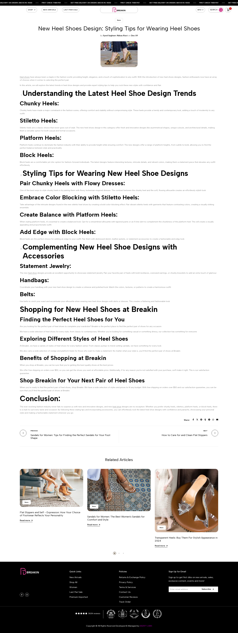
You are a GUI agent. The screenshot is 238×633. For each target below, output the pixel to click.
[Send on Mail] (217, 420)
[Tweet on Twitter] (197, 420)
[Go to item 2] (119, 553)
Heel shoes (25, 77)
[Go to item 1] (114, 553)
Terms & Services (127, 587)
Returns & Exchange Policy (132, 577)
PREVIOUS (34, 431)
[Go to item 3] (123, 553)
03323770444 (34, 589)
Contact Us (125, 592)
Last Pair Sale (76, 592)
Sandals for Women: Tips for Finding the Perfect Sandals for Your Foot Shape (70, 437)
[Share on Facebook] (193, 420)
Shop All (73, 582)
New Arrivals (75, 577)
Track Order (125, 602)
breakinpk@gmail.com (37, 585)
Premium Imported (78, 597)
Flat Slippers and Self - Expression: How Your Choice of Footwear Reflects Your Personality (50, 514)
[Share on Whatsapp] (213, 420)
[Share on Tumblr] (205, 420)
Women (73, 587)
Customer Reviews (128, 597)
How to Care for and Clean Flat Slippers (184, 435)
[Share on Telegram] (209, 420)
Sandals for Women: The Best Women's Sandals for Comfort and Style (116, 518)
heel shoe (32, 273)
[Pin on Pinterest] (201, 420)
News (119, 20)
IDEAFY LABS (146, 626)
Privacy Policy (126, 582)
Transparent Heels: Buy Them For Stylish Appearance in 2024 (186, 539)
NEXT (205, 431)
